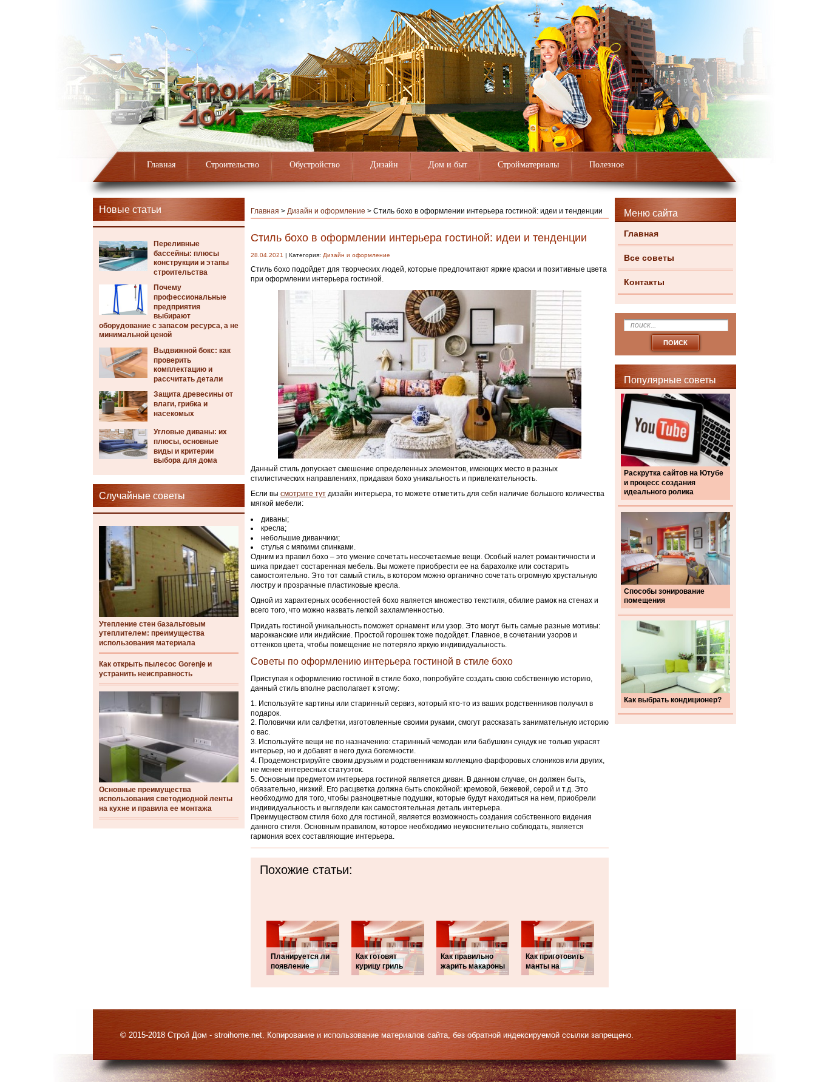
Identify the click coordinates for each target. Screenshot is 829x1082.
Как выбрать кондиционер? (673, 700)
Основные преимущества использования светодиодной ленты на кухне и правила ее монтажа (165, 799)
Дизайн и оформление (326, 211)
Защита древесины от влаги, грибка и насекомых (193, 403)
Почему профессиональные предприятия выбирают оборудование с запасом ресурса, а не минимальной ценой (169, 311)
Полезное (606, 164)
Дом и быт (447, 164)
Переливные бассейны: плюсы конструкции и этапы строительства (191, 258)
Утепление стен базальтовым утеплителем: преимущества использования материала (152, 633)
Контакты (644, 282)
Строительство (232, 164)
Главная (161, 164)
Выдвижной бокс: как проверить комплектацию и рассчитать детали (192, 364)
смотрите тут (303, 493)
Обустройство (314, 164)
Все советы (649, 258)
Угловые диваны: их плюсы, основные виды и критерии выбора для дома (190, 446)
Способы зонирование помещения (664, 596)
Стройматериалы (528, 164)
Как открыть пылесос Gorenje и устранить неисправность (155, 669)
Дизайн (384, 164)
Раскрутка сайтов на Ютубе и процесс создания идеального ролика (673, 482)
